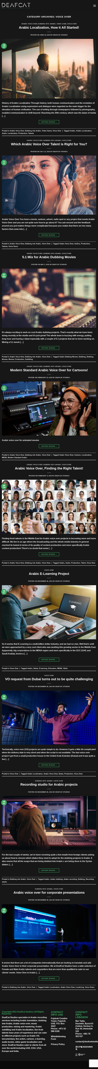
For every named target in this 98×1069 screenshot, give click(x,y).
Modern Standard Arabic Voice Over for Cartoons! (49, 370)
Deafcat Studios (60, 35)
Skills (65, 668)
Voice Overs (13, 246)
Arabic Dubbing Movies (68, 357)
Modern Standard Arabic (17, 457)
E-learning (43, 668)
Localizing (80, 987)
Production (22, 133)
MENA (4, 457)
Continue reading (49, 122)
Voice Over (72, 24)
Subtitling (29, 359)
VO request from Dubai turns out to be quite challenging (49, 679)
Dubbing (82, 357)
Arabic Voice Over (29, 24)
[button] (94, 6)
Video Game (61, 24)
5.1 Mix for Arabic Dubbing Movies (49, 257)
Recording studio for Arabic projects (49, 784)
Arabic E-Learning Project (49, 573)
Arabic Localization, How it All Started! (49, 27)
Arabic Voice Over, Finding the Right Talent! (49, 468)
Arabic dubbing (56, 879)
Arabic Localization (83, 131)
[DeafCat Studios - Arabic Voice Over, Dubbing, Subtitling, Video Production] (16, 6)
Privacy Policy (58, 1044)
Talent (83, 563)
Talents (31, 133)
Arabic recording (70, 879)
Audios (77, 244)
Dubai (35, 668)
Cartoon (77, 455)
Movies (11, 359)
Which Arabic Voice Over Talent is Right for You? (49, 144)
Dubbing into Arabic (47, 24)
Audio (4, 133)
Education (52, 668)
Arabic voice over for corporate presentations (49, 892)
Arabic (72, 131)
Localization (12, 133)
